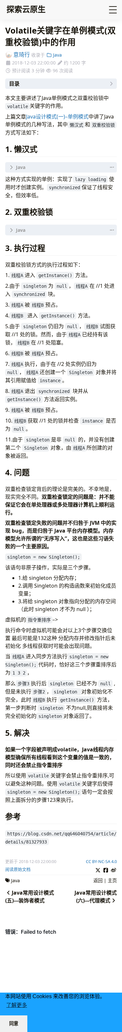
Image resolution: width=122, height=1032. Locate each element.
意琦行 (21, 54)
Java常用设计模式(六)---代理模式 (96, 896)
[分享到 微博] (113, 869)
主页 (112, 880)
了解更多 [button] (16, 1005)
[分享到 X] (98, 869)
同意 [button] (13, 1023)
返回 (97, 880)
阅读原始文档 (18, 869)
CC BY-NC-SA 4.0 (101, 861)
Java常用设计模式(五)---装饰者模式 (29, 896)
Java (57, 55)
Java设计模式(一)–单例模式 (57, 116)
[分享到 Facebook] (105, 869)
